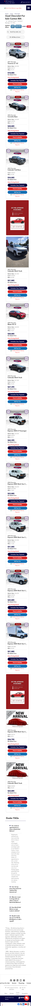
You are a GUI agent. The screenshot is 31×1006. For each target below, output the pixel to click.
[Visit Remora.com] (22, 998)
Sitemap (12, 993)
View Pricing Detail (13, 77)
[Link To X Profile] (14, 980)
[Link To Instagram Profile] (24, 980)
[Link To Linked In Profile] (17, 980)
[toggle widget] (26, 998)
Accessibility (25, 993)
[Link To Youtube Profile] (26, 1005)
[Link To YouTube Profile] (20, 980)
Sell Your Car (17, 87)
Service (14, 983)
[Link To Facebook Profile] (11, 980)
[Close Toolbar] (2, 1004)
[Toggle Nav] (28, 7)
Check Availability (17, 84)
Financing (21, 983)
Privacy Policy (17, 993)
